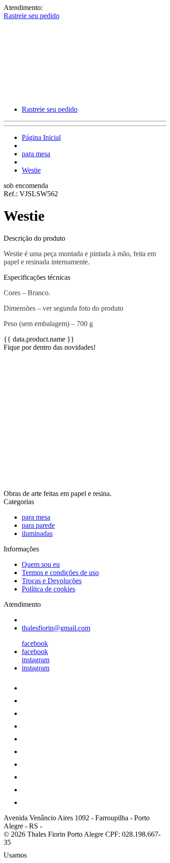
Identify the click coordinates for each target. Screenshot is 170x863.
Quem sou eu (41, 564)
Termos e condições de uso (60, 572)
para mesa (36, 154)
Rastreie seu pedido (31, 16)
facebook (35, 643)
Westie (31, 170)
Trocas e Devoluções (52, 581)
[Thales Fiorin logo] (38, 94)
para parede (38, 525)
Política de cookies (48, 589)
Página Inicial (41, 137)
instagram (35, 660)
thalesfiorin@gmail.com (56, 628)
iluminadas (37, 533)
